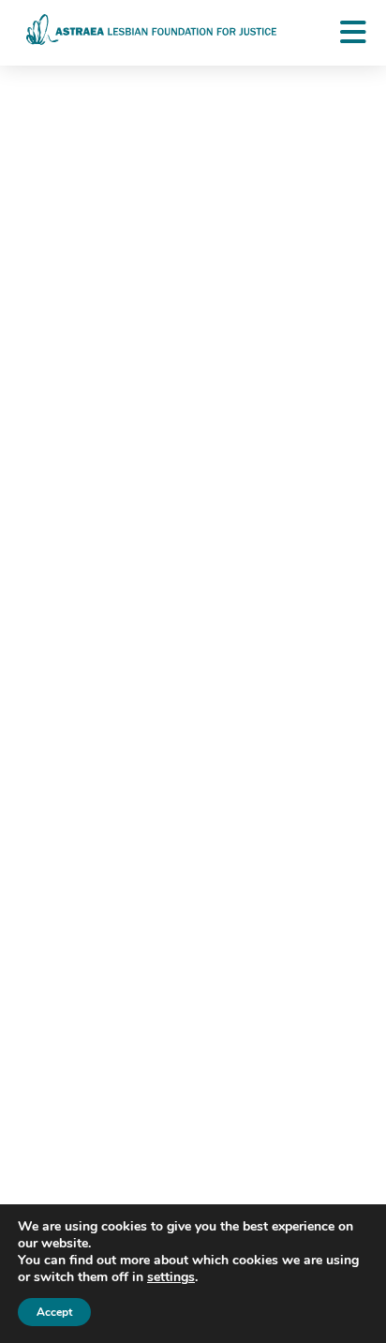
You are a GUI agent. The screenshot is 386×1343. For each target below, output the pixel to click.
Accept (54, 1312)
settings (171, 1277)
